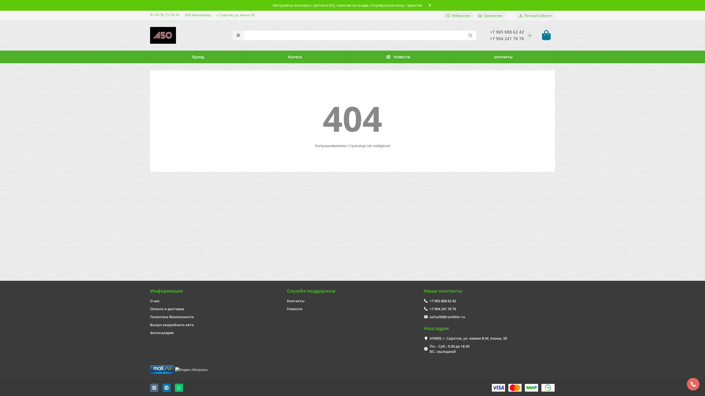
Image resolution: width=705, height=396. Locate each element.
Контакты (296, 300)
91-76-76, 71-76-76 (164, 15)
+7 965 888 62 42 (443, 300)
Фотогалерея (161, 332)
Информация (166, 291)
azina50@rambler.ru (447, 316)
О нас (155, 300)
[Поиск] (470, 35)
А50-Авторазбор (198, 15)
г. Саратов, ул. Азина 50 (235, 15)
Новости (402, 56)
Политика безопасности (172, 316)
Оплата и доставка (167, 308)
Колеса (295, 56)
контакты (503, 56)
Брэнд (198, 56)
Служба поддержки (311, 291)
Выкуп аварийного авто (172, 324)
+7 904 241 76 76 (443, 308)
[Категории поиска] (238, 35)
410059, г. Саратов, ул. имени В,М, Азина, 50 (468, 338)
